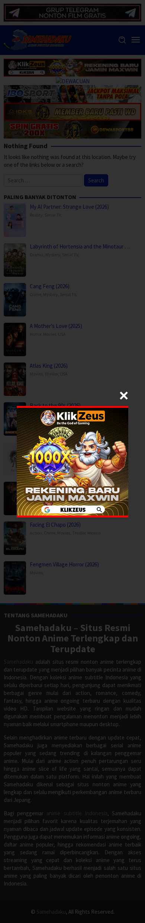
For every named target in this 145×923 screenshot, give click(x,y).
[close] (123, 395)
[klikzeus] (72, 460)
